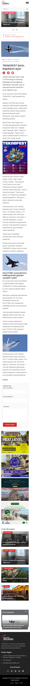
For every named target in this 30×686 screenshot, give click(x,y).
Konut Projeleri (9, 568)
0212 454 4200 (7, 660)
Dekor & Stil (8, 532)
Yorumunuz (6, 406)
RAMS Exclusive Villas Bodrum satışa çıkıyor (14, 579)
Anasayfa (7, 35)
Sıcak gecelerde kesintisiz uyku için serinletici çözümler (14, 543)
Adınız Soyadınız (8, 388)
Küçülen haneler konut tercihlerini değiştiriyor (13, 561)
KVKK (21, 683)
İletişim (17, 683)
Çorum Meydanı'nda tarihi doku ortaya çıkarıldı (13, 23)
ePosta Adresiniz (8, 396)
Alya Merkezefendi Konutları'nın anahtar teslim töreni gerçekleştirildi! (13, 625)
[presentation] (13, 29)
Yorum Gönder (10, 424)
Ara (27, 9)
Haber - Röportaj (9, 550)
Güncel (6, 12)
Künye (12, 683)
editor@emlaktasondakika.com (11, 663)
